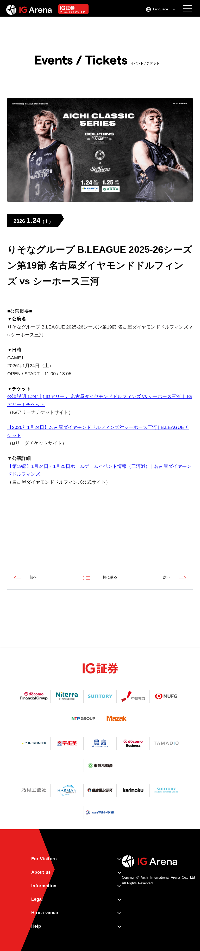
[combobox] (161, 9)
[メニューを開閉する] (187, 8)
